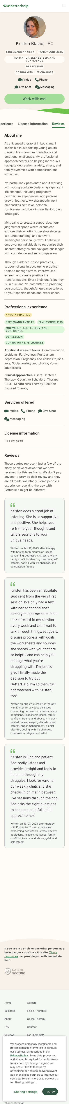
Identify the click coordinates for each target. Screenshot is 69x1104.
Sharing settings (25, 1092)
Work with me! (34, 99)
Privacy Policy (19, 1055)
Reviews (58, 124)
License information (33, 124)
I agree (50, 1092)
